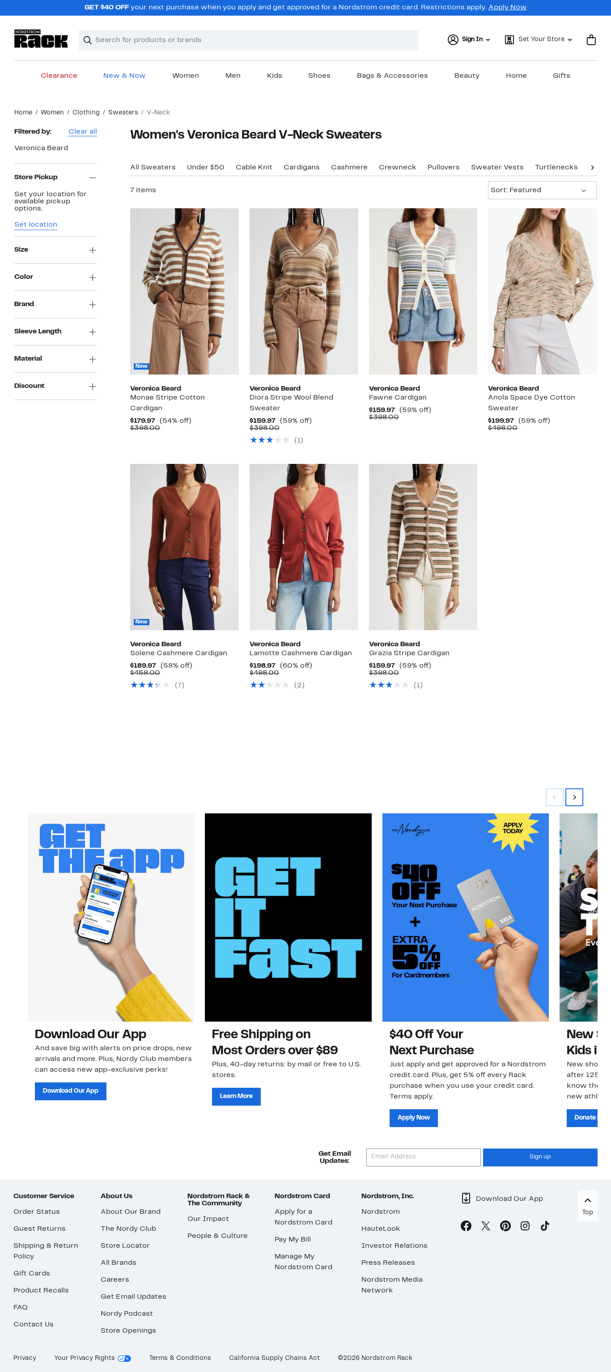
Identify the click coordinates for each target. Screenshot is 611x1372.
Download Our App (70, 1091)
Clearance (59, 76)
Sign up (540, 1157)
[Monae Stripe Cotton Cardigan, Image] (184, 291)
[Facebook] (466, 1227)
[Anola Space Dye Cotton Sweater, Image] (542, 291)
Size (21, 250)
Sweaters (123, 113)
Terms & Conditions (180, 1358)
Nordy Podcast (127, 1314)
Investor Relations (394, 1246)
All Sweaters (153, 167)
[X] (485, 1227)
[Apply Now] (465, 917)
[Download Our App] (111, 917)
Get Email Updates (133, 1297)
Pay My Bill (293, 1240)
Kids (274, 76)
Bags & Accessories (392, 76)
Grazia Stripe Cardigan (409, 653)
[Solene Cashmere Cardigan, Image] (184, 547)
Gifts (561, 76)
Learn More (236, 1096)
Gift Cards (31, 1274)
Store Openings (128, 1331)
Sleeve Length (37, 331)
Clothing (86, 113)
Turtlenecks (556, 167)
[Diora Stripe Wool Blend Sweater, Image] (304, 291)
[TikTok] (544, 1227)
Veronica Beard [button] (41, 148)
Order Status (36, 1212)
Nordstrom (380, 1212)
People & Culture (217, 1236)
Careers (115, 1280)
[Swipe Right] (574, 797)
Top (587, 1213)
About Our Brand (131, 1212)
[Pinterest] (505, 1227)
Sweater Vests (497, 167)
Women (185, 76)
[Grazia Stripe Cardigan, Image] (423, 547)
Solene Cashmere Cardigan (178, 653)
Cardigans (302, 167)
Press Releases (388, 1263)
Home (516, 76)
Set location (35, 225)
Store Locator (125, 1246)
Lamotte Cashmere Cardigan (301, 653)
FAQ (20, 1308)
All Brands (118, 1263)
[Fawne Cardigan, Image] (423, 291)
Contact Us (33, 1324)
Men (233, 76)
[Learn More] (288, 917)
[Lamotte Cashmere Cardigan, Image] (304, 547)
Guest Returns (39, 1229)
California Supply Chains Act (274, 1358)
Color (23, 277)
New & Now (124, 76)
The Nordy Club (128, 1229)
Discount (29, 386)
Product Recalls (41, 1291)
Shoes (319, 76)
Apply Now (507, 7)
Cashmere (349, 167)
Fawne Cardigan (398, 398)
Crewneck (397, 167)
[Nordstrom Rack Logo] (41, 38)
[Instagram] (525, 1227)
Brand (24, 304)
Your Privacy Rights (84, 1358)
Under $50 (206, 167)
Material (28, 359)
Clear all (82, 132)
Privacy (24, 1358)
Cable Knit (254, 167)
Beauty (466, 76)
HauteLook (380, 1229)
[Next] (592, 167)
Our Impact (208, 1219)
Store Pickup (36, 177)
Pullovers (444, 167)
